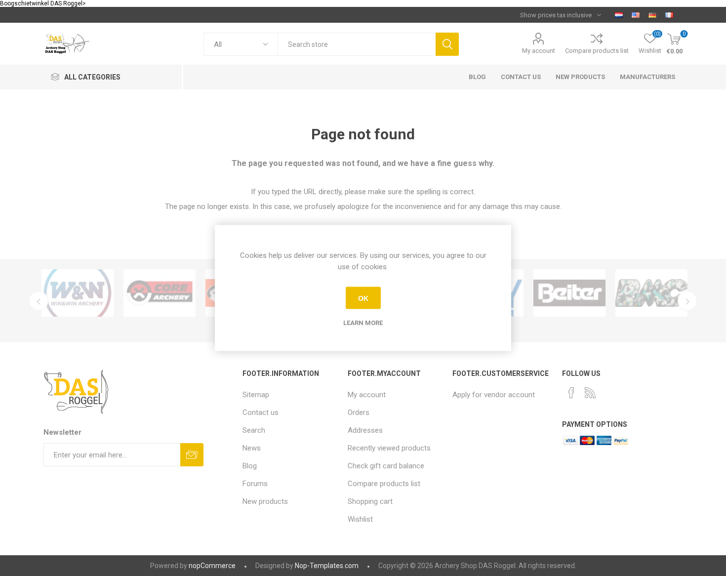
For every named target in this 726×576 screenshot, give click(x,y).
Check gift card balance (386, 465)
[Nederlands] (619, 15)
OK (363, 298)
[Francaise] (669, 15)
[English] (636, 15)
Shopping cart (370, 501)
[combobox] (357, 44)
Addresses (365, 430)
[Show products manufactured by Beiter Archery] (569, 293)
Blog (249, 465)
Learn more (363, 323)
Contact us (260, 412)
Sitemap (255, 394)
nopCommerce (212, 566)
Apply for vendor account (493, 394)
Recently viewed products (389, 448)
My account (538, 50)
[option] (78, 293)
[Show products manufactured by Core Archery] (159, 293)
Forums (255, 483)
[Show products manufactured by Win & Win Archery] (77, 293)
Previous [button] (38, 301)
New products (265, 501)
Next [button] (687, 301)
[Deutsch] (652, 15)
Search (447, 44)
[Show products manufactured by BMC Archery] (651, 293)
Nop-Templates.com (327, 566)
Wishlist (360, 519)
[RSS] (590, 393)
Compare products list (597, 50)
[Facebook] (571, 393)
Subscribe (191, 454)
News (251, 448)
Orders (358, 412)
